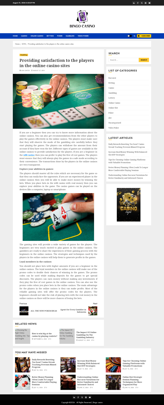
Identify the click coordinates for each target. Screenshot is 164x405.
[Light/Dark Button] (130, 36)
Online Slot (113, 108)
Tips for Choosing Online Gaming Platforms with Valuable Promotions (134, 363)
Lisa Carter (25, 71)
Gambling (70, 36)
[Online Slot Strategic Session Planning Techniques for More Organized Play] (113, 382)
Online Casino (37, 36)
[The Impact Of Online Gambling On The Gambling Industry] (67, 336)
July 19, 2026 (83, 369)
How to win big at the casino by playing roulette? (44, 334)
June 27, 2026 (83, 388)
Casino (24, 36)
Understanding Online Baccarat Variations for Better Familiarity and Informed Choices (88, 381)
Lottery (111, 98)
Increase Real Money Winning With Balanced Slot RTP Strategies (88, 363)
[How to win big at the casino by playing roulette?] (22, 336)
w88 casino (29, 155)
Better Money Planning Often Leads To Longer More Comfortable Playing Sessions (128, 169)
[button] (134, 36)
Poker (59, 36)
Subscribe (145, 36)
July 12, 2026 (38, 388)
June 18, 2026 (129, 388)
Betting (50, 36)
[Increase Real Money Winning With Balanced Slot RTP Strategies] (68, 364)
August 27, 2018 (39, 71)
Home (15, 36)
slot (109, 118)
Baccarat (112, 78)
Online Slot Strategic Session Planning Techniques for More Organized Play (132, 381)
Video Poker (83, 36)
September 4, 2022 (40, 339)
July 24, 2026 (38, 370)
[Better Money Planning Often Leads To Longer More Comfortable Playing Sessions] (22, 382)
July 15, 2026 (129, 369)
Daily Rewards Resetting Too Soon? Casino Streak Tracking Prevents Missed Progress (44, 363)
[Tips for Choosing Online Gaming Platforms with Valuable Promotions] (113, 364)
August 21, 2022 (84, 340)
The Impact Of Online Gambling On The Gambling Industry (86, 335)
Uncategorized (114, 123)
